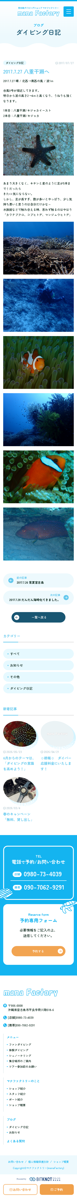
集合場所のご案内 (20, 1061)
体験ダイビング (18, 1050)
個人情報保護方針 (38, 1161)
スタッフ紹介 (17, 1094)
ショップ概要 (17, 1105)
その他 (15, 677)
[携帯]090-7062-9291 (21, 1025)
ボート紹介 (16, 1099)
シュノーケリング (20, 1056)
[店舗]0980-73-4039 (21, 1017)
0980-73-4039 (43, 873)
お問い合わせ (22, 1189)
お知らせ (16, 665)
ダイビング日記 (15, 63)
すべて (15, 653)
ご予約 (58, 1189)
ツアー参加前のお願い (23, 1066)
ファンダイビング (20, 1044)
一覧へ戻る (39, 617)
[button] (69, 11)
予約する (38, 951)
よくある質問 (16, 1141)
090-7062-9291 (44, 886)
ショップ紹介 (17, 1088)
